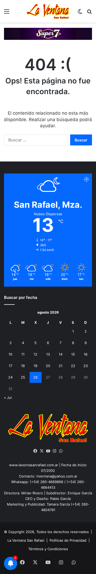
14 (60, 354)
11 (23, 354)
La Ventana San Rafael (25, 540)
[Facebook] (35, 451)
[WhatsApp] (61, 451)
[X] (41, 451)
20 (48, 366)
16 (85, 354)
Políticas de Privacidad (68, 540)
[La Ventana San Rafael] (48, 11)
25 (23, 377)
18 (23, 366)
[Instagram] (54, 451)
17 (10, 366)
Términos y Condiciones (48, 549)
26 (35, 377)
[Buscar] (89, 13)
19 (35, 366)
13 (48, 354)
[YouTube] (48, 451)
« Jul (8, 397)
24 (10, 377)
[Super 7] (48, 33)
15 (73, 354)
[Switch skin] (80, 13)
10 (10, 354)
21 (60, 366)
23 (85, 366)
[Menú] (6, 13)
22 (73, 366)
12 (35, 354)
